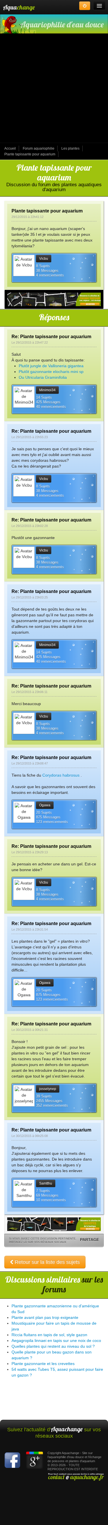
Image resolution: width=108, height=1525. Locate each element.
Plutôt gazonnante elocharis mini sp (51, 371)
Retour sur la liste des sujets (46, 1262)
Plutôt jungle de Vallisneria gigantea (51, 366)
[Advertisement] (54, 89)
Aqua (19, 7)
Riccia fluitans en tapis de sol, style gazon (49, 1334)
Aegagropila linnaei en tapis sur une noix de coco (56, 1340)
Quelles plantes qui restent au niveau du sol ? (53, 1346)
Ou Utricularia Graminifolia (43, 377)
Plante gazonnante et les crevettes (43, 1363)
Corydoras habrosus (60, 775)
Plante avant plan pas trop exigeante (45, 1317)
